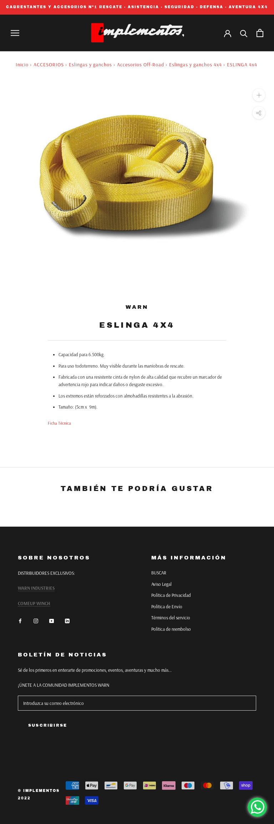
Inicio (22, 64)
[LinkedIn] (67, 620)
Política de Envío (166, 606)
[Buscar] (244, 33)
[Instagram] (36, 620)
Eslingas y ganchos (90, 64)
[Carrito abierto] (260, 33)
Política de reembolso (171, 629)
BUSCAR (158, 572)
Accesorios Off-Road (140, 64)
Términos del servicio (170, 617)
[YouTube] (51, 620)
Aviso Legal (161, 584)
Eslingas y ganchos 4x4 (195, 64)
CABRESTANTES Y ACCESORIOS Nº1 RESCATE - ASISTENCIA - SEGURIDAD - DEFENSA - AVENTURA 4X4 (137, 7)
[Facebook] (20, 620)
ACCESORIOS (49, 64)
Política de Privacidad (171, 595)
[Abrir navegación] (15, 33)
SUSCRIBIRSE (47, 725)
